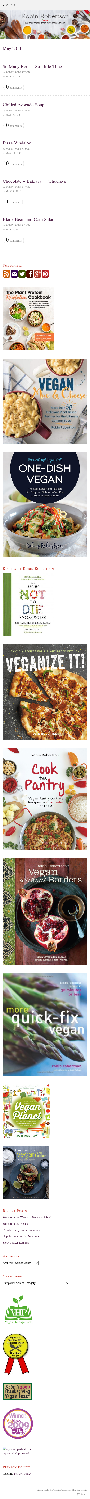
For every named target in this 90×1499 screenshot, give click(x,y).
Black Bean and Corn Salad (28, 219)
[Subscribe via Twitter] (22, 277)
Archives (8, 1263)
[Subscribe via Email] (14, 277)
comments (14, 87)
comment (13, 202)
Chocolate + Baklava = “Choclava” (35, 181)
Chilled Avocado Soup (23, 104)
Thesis (84, 1489)
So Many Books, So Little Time (32, 66)
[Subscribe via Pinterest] (45, 277)
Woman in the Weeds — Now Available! (27, 1217)
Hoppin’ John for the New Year (21, 1236)
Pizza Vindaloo (17, 143)
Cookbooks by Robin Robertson (21, 1230)
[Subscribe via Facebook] (30, 277)
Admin (82, 1494)
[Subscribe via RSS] (6, 277)
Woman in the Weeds (15, 1224)
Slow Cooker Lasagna (16, 1242)
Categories (9, 1283)
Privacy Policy (22, 1473)
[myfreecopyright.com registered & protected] (45, 1451)
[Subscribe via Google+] (37, 277)
